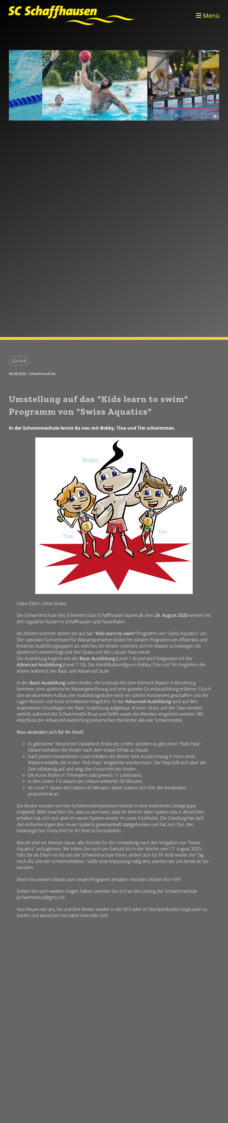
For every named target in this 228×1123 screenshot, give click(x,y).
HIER (176, 879)
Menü (210, 15)
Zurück (19, 361)
